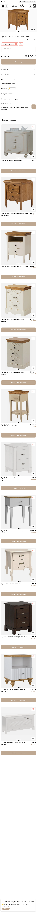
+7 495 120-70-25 (23, 1)
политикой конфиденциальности (17, 903)
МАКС (33, 1)
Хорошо (6, 908)
